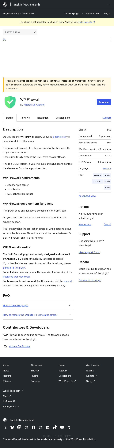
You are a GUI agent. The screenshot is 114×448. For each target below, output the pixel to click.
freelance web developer (16, 276)
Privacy (7, 381)
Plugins (34, 375)
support (68, 281)
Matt (7, 396)
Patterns (35, 381)
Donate (91, 375)
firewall (106, 175)
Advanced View (87, 195)
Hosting (7, 375)
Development (63, 117)
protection (97, 181)
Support (106, 117)
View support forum (89, 252)
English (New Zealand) (22, 420)
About (6, 365)
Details (10, 117)
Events (90, 370)
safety (107, 181)
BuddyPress (11, 406)
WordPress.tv (67, 381)
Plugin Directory (11, 13)
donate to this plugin (14, 267)
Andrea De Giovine (34, 104)
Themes (35, 370)
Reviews (25, 117)
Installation (43, 117)
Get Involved (93, 365)
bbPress (9, 401)
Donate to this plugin (90, 280)
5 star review (59, 136)
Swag (90, 381)
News (6, 370)
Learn (61, 365)
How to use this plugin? (15, 305)
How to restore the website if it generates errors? (30, 314)
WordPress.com (13, 390)
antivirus (97, 175)
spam (107, 187)
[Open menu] (109, 4)
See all (107, 224)
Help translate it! (87, 22)
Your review (85, 224)
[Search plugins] (34, 32)
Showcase (36, 365)
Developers (64, 375)
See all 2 (107, 168)
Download (104, 102)
